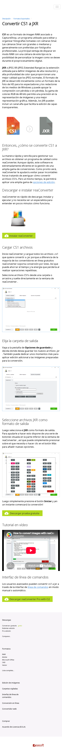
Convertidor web (9, 708)
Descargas (6, 620)
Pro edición (6, 631)
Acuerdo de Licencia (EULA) (13, 726)
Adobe (4, 657)
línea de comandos (38, 587)
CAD (3, 662)
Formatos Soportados (21, 18)
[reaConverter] (14, 7)
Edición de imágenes (11, 682)
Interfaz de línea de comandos (10, 695)
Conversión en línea (10, 703)
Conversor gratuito (12, 626)
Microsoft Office (8, 660)
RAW (4, 654)
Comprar (6, 721)
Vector (4, 665)
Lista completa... (8, 670)
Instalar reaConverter (21, 235)
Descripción (6, 18)
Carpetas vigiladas (10, 688)
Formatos (6, 648)
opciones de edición (44, 182)
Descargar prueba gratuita (24, 513)
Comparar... (6, 636)
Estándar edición (8, 628)
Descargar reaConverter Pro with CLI (30, 599)
